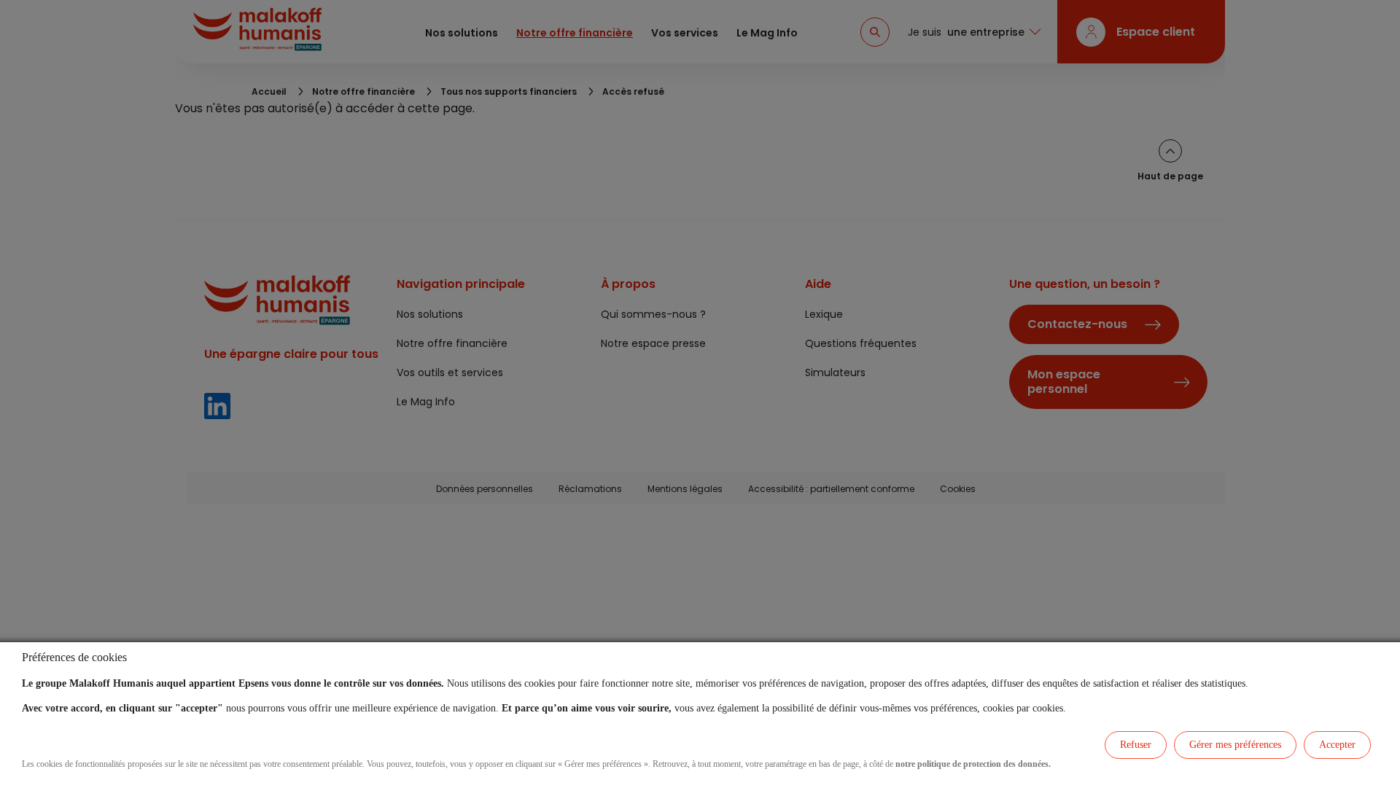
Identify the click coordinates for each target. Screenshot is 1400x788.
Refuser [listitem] (1135, 744)
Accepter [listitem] (1337, 744)
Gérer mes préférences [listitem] (1235, 744)
